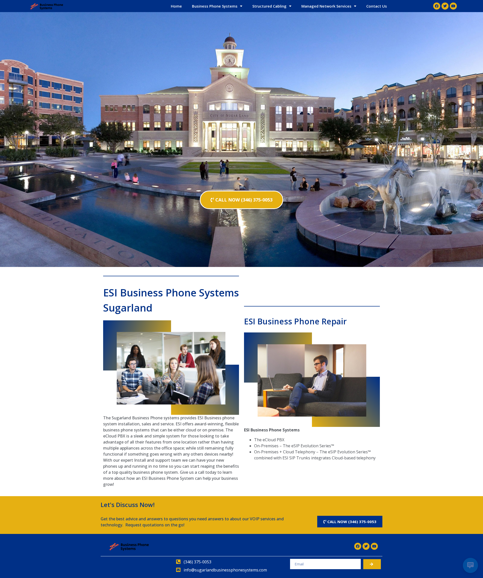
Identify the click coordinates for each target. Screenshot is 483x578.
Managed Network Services (326, 6)
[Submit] (372, 564)
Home (176, 6)
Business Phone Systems (214, 6)
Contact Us (376, 6)
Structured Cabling (269, 6)
